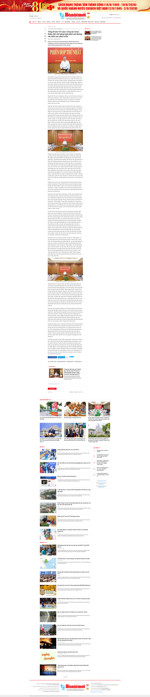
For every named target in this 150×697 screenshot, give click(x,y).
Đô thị (43, 21)
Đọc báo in (33, 18)
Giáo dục (58, 21)
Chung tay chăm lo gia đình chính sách (67, 652)
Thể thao (59, 600)
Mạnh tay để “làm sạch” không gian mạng (68, 516)
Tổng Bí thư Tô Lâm (53, 361)
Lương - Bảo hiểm (60, 548)
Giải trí (58, 668)
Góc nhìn (59, 478)
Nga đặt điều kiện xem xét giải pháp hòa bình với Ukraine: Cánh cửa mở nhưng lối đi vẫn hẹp (74, 639)
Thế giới (73, 21)
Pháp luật (59, 518)
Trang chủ (49, 26)
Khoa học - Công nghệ (100, 21)
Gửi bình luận (52, 388)
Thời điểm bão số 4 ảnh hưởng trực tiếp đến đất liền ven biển (73, 558)
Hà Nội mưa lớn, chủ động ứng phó (102, 451)
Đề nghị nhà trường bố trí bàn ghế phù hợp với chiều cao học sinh (73, 572)
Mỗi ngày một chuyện (61, 653)
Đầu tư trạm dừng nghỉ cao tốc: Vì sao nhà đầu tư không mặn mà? (103, 469)
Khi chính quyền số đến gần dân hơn (72, 417)
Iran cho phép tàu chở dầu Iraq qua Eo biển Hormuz (71, 625)
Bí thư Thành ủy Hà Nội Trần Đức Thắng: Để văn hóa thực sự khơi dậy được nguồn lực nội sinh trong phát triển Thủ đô (99, 419)
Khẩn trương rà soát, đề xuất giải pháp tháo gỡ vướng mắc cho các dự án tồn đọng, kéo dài (74, 503)
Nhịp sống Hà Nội (117, 17)
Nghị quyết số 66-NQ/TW (61, 361)
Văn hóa (49, 21)
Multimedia (67, 21)
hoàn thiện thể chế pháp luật (79, 361)
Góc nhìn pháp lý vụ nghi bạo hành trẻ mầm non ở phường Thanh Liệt (72, 530)
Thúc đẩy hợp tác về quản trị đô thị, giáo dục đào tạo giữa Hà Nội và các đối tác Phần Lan (74, 439)
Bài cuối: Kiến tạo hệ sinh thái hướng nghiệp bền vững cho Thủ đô (73, 463)
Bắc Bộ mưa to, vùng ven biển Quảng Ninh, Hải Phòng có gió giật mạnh (74, 490)
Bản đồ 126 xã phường (107, 17)
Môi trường (59, 493)
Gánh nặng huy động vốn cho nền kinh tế (68, 449)
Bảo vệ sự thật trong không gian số (66, 476)
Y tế (62, 21)
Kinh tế (39, 21)
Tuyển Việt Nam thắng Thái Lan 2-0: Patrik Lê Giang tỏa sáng (73, 598)
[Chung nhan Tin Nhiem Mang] (96, 691)
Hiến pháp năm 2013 (70, 361)
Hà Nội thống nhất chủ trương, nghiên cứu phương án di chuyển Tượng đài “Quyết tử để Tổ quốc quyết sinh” (99, 440)
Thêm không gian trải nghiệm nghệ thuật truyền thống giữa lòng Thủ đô (73, 666)
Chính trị (34, 21)
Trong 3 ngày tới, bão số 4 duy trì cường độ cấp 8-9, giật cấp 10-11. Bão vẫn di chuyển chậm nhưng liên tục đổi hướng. (74, 563)
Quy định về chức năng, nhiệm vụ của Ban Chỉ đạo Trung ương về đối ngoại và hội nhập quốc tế (50, 440)
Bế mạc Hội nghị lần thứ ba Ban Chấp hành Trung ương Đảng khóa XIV (96, 32)
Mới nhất (39, 18)
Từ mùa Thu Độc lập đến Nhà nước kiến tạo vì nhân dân (51, 418)
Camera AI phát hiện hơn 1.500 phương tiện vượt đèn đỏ (103, 475)
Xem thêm (65, 676)
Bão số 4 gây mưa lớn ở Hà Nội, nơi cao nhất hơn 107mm (72, 612)
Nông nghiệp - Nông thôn (87, 21)
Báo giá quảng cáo (105, 688)
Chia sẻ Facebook (53, 357)
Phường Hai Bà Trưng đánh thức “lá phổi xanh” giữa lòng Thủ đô (103, 456)
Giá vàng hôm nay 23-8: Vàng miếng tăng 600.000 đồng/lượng (73, 585)
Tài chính (59, 451)
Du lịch (78, 21)
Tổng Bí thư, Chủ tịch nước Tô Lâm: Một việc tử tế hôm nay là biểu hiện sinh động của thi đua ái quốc (96, 38)
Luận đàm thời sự (61, 642)
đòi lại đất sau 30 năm (102, 480)
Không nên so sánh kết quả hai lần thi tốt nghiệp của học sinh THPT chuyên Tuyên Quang (103, 462)
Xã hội (53, 21)
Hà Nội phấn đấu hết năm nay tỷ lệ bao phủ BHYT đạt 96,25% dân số (73, 546)
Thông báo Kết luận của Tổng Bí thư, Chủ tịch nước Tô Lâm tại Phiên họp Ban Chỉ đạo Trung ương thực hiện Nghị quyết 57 (72, 372)
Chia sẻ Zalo (62, 357)
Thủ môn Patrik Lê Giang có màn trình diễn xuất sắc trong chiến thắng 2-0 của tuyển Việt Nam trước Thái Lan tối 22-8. (73, 603)
